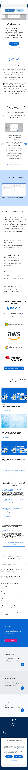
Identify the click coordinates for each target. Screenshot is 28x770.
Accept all (9, 756)
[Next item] (25, 144)
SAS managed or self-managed (13, 314)
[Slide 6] (20, 164)
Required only (18, 756)
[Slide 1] (7, 164)
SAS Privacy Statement (20, 747)
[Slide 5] (17, 164)
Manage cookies (14, 760)
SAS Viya (7, 74)
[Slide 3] (12, 164)
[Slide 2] (10, 164)
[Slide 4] (15, 164)
